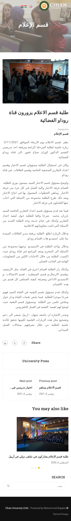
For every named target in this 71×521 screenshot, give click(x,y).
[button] (39, 468)
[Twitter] (14, 342)
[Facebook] (24, 342)
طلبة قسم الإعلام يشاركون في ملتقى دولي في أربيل (38, 456)
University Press (35, 361)
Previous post (48, 381)
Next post (26, 381)
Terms (56, 514)
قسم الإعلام (61, 134)
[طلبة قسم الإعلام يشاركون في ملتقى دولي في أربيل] (42, 434)
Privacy (64, 514)
